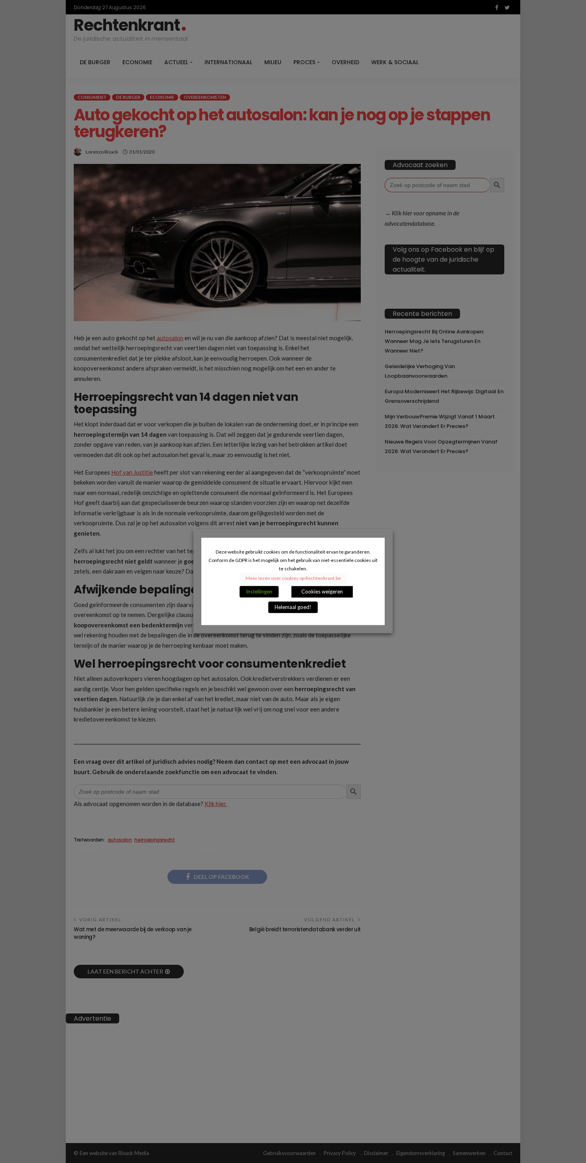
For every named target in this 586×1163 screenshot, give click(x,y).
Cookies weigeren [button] (322, 592)
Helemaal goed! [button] (293, 607)
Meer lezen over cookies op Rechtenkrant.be (293, 579)
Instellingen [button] (259, 592)
